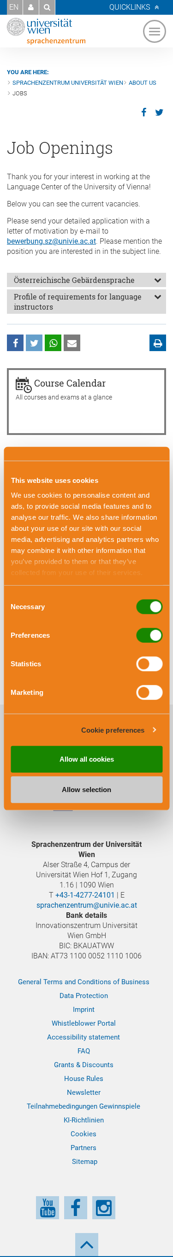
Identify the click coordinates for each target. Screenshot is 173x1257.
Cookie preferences (113, 730)
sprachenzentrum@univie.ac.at (86, 905)
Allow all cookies (87, 759)
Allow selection (86, 789)
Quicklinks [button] (129, 7)
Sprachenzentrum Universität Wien (67, 82)
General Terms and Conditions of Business (83, 982)
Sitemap (84, 1161)
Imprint (84, 1009)
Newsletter (84, 1092)
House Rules (83, 1079)
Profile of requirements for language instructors (78, 301)
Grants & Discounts (83, 1065)
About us (142, 82)
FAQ (84, 1051)
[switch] (149, 635)
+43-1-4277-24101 (85, 895)
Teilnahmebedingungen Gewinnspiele (83, 1106)
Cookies (83, 1134)
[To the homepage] (46, 31)
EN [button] (13, 7)
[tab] (86, 280)
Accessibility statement (83, 1037)
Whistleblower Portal (84, 1023)
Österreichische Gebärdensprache (74, 280)
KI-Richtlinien (84, 1120)
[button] (31, 7)
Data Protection (84, 996)
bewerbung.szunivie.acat (51, 241)
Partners (83, 1148)
